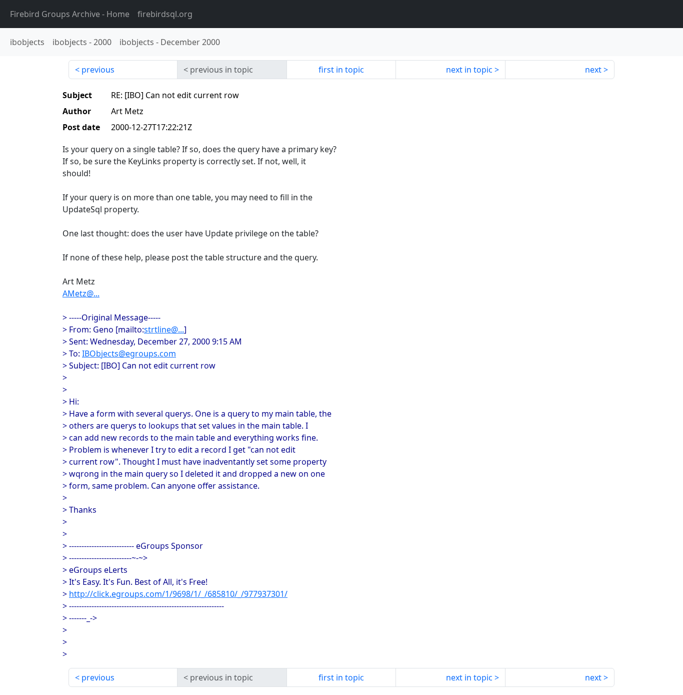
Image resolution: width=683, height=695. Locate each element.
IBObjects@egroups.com (129, 353)
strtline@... (164, 329)
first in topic (341, 69)
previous (98, 69)
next (593, 69)
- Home (70, 14)
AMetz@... (81, 293)
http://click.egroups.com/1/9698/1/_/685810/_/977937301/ (178, 593)
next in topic (469, 69)
